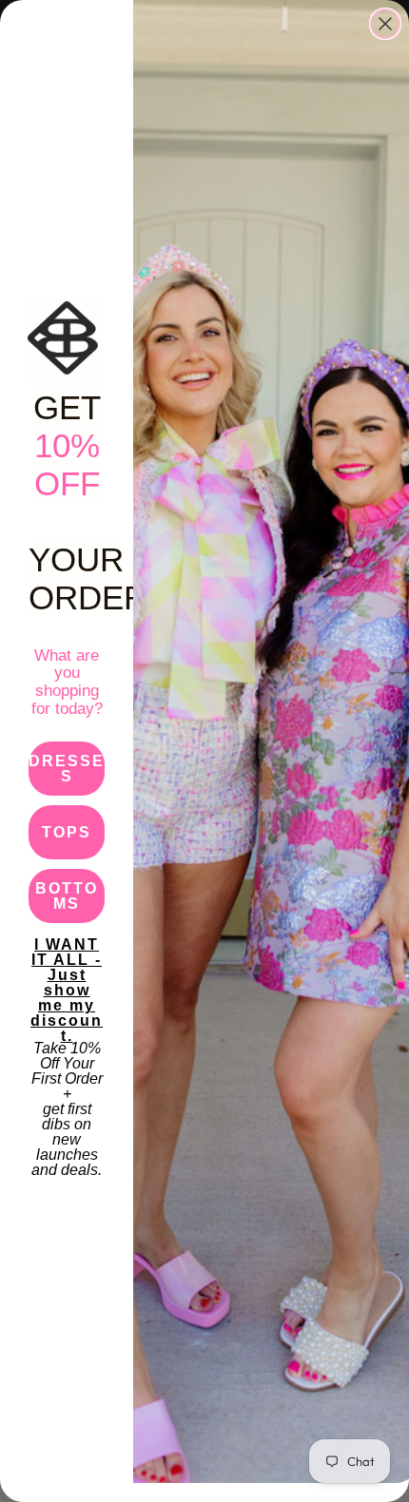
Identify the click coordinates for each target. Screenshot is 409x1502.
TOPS (66, 832)
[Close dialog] (385, 24)
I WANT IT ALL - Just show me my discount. (66, 964)
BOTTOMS (66, 896)
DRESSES (67, 768)
